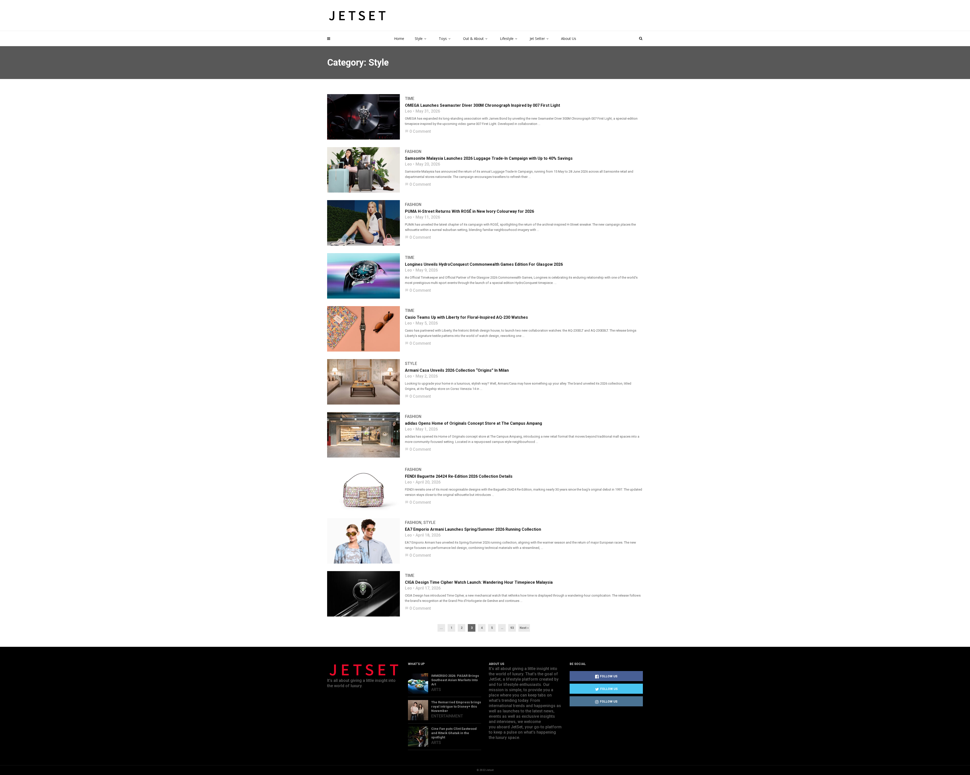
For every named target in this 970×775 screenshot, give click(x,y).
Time (409, 99)
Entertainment (447, 716)
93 (512, 628)
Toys (443, 38)
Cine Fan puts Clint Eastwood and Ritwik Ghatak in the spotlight (454, 733)
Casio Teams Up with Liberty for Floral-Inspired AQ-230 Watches (466, 317)
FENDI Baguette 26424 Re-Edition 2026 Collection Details (459, 476)
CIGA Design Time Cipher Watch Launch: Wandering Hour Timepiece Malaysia (479, 582)
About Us (568, 38)
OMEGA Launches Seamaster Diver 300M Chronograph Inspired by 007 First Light (482, 105)
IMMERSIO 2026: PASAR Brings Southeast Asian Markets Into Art (455, 680)
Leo (408, 111)
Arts (436, 690)
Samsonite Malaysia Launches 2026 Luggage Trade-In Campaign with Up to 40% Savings (489, 158)
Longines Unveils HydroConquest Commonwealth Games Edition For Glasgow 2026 (484, 264)
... (441, 628)
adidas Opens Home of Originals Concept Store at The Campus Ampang (473, 423)
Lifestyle (507, 38)
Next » (524, 628)
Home (399, 38)
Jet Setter (537, 38)
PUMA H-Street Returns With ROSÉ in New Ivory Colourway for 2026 (469, 211)
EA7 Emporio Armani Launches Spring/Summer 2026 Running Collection (473, 529)
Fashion (413, 152)
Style (419, 38)
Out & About (473, 38)
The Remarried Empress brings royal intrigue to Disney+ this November (456, 706)
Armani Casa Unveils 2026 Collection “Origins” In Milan (457, 370)
